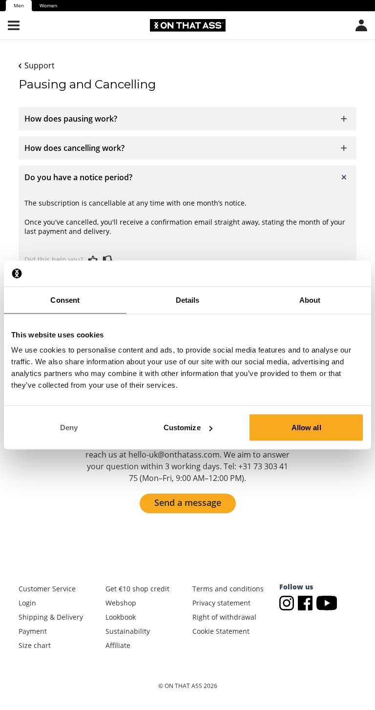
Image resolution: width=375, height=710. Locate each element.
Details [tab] (188, 299)
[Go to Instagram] (288, 602)
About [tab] (310, 299)
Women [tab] (48, 5)
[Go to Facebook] (307, 602)
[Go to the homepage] (188, 25)
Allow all (306, 427)
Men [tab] (19, 5)
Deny (69, 427)
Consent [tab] (65, 299)
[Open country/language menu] (361, 25)
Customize (182, 427)
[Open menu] (14, 25)
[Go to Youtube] (326, 602)
